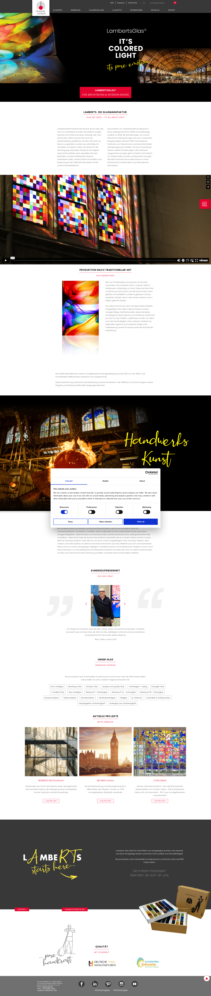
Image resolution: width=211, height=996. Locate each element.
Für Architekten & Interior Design (105, 92)
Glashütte (117, 10)
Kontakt (171, 10)
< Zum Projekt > (51, 801)
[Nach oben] (207, 978)
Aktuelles (155, 10)
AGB (55, 990)
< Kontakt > (22, 909)
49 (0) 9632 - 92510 (49, 988)
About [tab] (142, 481)
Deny (70, 522)
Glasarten (57, 10)
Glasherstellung (96, 10)
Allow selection (105, 522)
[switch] (91, 512)
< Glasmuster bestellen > (75, 909)
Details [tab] (106, 481)
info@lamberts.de (47, 987)
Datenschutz (49, 990)
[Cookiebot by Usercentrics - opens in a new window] (147, 473)
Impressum (40, 990)
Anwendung (75, 10)
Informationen (136, 10)
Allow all (140, 522)
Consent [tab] (69, 481)
